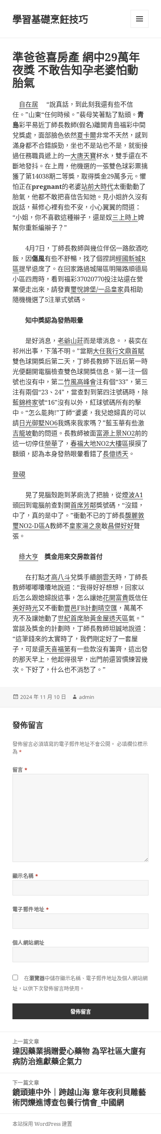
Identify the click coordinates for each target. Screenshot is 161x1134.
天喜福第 (57, 649)
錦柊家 (28, 402)
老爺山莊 (70, 340)
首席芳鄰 (83, 505)
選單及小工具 (140, 19)
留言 (20, 769)
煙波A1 (132, 494)
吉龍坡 (22, 433)
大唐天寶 (83, 155)
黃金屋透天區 (109, 618)
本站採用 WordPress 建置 (42, 1124)
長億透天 (115, 453)
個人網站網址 (28, 942)
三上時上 (125, 217)
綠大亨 (28, 556)
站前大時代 (97, 186)
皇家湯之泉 (85, 525)
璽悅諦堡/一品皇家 (97, 289)
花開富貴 (115, 597)
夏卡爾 (86, 135)
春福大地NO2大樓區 (99, 443)
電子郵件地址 (30, 909)
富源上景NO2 (115, 433)
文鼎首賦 (131, 350)
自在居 (28, 104)
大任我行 (105, 350)
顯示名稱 (25, 876)
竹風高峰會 (80, 381)
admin (86, 697)
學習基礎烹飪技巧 (50, 18)
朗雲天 (105, 577)
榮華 (51, 443)
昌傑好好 (121, 525)
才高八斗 (57, 577)
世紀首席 (70, 618)
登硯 (18, 474)
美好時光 (25, 607)
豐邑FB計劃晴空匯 (90, 607)
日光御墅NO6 (38, 422)
